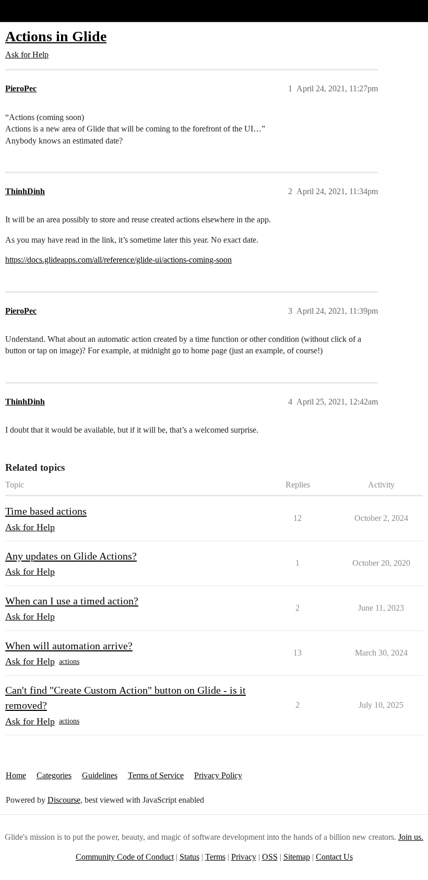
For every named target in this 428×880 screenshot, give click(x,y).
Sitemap (296, 856)
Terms (215, 856)
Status (189, 856)
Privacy (243, 856)
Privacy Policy (218, 775)
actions (69, 661)
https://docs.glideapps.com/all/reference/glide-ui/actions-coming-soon (118, 259)
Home (16, 775)
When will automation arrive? (69, 645)
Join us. (410, 837)
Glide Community (35, 10)
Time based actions (46, 511)
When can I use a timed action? (71, 601)
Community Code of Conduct (125, 856)
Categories (54, 775)
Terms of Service (156, 775)
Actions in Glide (55, 36)
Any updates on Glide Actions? (71, 556)
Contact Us (334, 856)
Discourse (63, 799)
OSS (270, 856)
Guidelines (99, 775)
